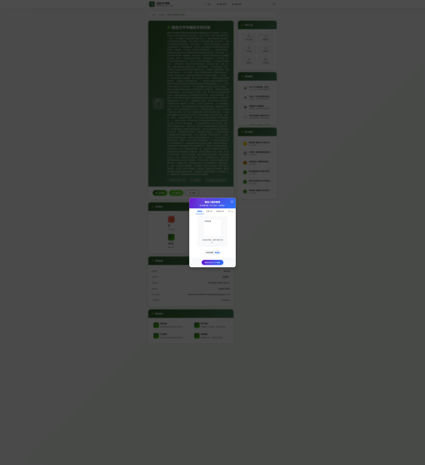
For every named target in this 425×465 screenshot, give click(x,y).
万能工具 (209, 211)
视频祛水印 (220, 211)
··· (232, 211)
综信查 (199, 211)
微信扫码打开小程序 (212, 262)
